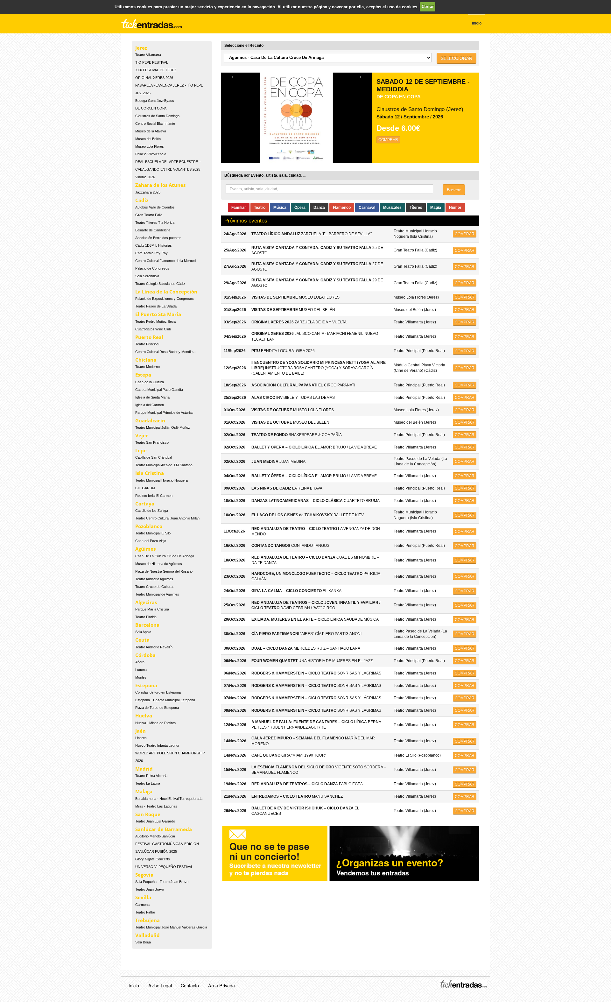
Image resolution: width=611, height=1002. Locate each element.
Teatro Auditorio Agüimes (154, 579)
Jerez (141, 48)
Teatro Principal (147, 344)
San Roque (147, 814)
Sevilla (143, 897)
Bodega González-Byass (154, 100)
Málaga (143, 791)
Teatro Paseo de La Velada (156, 306)
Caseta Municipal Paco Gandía (159, 390)
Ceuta (142, 640)
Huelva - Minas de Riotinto (155, 723)
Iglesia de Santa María (152, 397)
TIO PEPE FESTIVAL (151, 62)
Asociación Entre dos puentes (158, 238)
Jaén (140, 731)
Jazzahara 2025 (147, 192)
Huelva (143, 715)
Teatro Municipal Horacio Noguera (161, 480)
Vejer (141, 435)
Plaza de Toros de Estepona (157, 707)
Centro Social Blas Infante (155, 123)
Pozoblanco (148, 526)
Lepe (141, 450)
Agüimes (145, 549)
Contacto (190, 985)
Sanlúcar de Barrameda (163, 829)
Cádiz (141, 200)
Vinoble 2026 (145, 177)
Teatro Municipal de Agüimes (157, 594)
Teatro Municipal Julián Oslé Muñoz (162, 427)
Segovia (144, 874)
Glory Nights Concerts (152, 859)
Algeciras (146, 602)
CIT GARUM (145, 488)
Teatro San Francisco (152, 442)
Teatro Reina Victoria (151, 776)
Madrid (144, 769)
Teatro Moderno (147, 367)
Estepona (146, 685)
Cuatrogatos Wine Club (153, 329)
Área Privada (221, 985)
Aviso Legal (160, 985)
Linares (141, 738)
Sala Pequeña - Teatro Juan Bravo (161, 882)
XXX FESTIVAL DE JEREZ (156, 70)
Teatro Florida (146, 617)
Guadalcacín (150, 420)
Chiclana (145, 359)
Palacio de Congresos (152, 268)
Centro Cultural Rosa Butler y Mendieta (165, 352)
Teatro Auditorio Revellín (153, 647)
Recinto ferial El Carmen (153, 495)
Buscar (454, 189)
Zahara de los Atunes (160, 185)
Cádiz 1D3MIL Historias (153, 245)
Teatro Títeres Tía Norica (154, 222)
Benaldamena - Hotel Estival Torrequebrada (168, 799)
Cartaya (144, 503)
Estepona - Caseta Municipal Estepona (165, 700)
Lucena (141, 670)
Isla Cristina (149, 473)
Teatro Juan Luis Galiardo (155, 821)
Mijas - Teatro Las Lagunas (156, 806)
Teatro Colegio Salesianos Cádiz (160, 284)
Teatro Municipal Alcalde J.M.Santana (164, 465)
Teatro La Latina (147, 783)
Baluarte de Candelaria (152, 230)
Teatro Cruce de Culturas (154, 587)
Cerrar (428, 6)
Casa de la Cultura (149, 382)
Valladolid (147, 935)
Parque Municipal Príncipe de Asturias (164, 412)
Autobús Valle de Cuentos (155, 207)
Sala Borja (143, 942)
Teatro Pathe (145, 912)
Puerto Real (149, 337)
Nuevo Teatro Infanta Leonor (157, 745)
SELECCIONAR (456, 58)
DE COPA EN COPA (150, 108)
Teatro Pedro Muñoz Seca (155, 321)
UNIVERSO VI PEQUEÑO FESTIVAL (164, 867)
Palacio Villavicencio (150, 154)
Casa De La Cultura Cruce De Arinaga (164, 556)
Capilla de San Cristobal (153, 457)
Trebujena (147, 920)
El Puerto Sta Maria (158, 314)
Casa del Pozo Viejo (150, 541)
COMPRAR (388, 140)
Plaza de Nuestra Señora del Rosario (164, 571)
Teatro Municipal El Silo (153, 533)
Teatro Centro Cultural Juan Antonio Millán (167, 518)
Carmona (142, 905)
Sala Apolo (143, 632)
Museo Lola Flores (149, 146)
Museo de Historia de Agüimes (158, 564)
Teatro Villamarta (148, 55)
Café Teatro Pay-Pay (151, 253)
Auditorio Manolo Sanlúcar (155, 836)
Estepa (143, 374)
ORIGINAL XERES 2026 (154, 78)
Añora (139, 662)
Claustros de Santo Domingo (157, 116)
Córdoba (145, 655)
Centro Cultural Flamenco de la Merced (165, 261)
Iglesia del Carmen (149, 405)
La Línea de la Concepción (166, 291)
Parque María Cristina (152, 609)
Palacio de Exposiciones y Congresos (164, 298)
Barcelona (147, 625)
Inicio (134, 985)
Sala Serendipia (147, 276)
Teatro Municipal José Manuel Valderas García (171, 927)
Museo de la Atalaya (150, 131)
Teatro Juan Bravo (149, 889)
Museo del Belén (148, 139)
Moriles (140, 677)
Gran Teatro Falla (148, 215)
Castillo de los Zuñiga (151, 510)
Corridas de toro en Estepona (158, 692)
